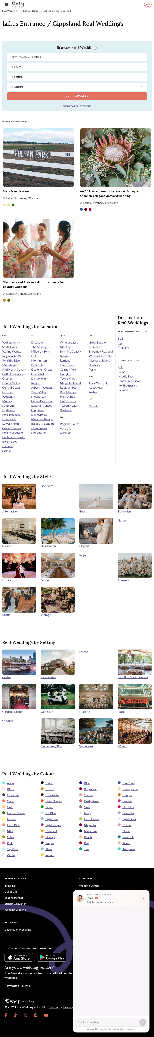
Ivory (87, 813)
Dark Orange (53, 801)
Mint (10, 831)
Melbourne (38, 432)
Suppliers (85, 878)
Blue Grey (128, 783)
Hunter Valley (11, 383)
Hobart (94, 392)
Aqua (10, 783)
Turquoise (128, 849)
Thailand (123, 347)
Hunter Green (16, 813)
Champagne (130, 789)
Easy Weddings (10, 10)
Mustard (51, 831)
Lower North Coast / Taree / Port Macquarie (12, 428)
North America (127, 385)
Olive (10, 837)
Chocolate (52, 795)
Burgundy (90, 789)
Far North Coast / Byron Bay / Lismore (13, 441)
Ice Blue (50, 813)
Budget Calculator (15, 903)
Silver (126, 843)
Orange (50, 837)
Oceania (123, 390)
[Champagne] (8, 205)
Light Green (91, 819)
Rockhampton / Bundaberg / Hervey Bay (70, 392)
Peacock (128, 837)
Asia (120, 367)
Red (86, 843)
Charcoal (13, 795)
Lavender (128, 813)
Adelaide (65, 433)
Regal (83, 555)
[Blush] (4, 205)
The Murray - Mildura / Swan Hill (41, 351)
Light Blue (51, 819)
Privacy (68, 1007)
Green (49, 807)
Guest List (11, 891)
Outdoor (8, 720)
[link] (6, 1015)
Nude (126, 831)
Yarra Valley (39, 392)
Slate (48, 849)
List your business (17, 986)
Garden (122, 520)
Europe (122, 372)
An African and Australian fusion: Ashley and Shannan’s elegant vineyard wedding (110, 193)
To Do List (11, 885)
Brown (49, 789)
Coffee (88, 795)
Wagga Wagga (11, 351)
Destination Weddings (18, 929)
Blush (10, 789)
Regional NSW (11, 356)
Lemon (11, 819)
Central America (128, 381)
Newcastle (9, 419)
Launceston (96, 388)
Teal (86, 849)
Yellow (49, 855)
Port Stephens (11, 414)
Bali (120, 338)
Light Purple (53, 825)
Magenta (90, 825)
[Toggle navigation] (6, 4)
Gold (10, 807)
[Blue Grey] (81, 209)
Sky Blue (12, 849)
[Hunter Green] (13, 205)
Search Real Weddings (77, 96)
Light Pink (13, 825)
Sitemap (54, 1007)
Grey (87, 807)
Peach (88, 837)
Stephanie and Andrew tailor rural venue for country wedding (33, 284)
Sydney (6, 450)
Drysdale (37, 342)
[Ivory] (13, 300)
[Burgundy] (85, 209)
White (11, 855)
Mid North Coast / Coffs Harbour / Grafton (14, 374)
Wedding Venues (89, 885)
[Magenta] (90, 209)
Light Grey (129, 819)
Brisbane (66, 410)
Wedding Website (15, 909)
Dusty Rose (91, 801)
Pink (10, 843)
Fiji (120, 343)
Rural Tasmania (98, 383)
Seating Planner (14, 897)
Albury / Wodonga (43, 387)
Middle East (125, 376)
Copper (127, 795)
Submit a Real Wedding (77, 106)
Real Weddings (30, 10)
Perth (92, 369)
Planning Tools (15, 878)
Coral (10, 801)
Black (49, 783)
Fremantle (95, 347)
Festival (84, 651)
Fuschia (127, 801)
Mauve (126, 825)
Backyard (47, 486)
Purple (49, 843)
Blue (87, 783)
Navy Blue (90, 831)
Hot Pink (128, 807)
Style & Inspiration (16, 191)
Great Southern (98, 342)
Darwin (93, 406)
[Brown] (4, 300)
